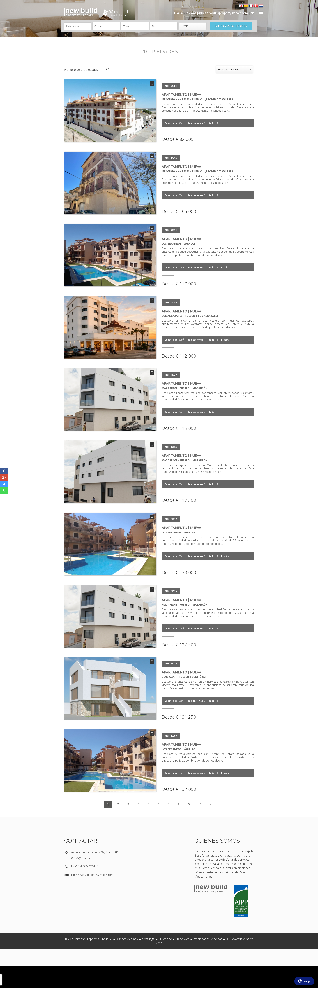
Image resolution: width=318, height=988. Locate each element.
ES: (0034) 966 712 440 (84, 866)
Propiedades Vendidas (207, 939)
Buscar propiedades (231, 26)
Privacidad (165, 939)
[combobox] (106, 26)
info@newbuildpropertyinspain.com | (224, 13)
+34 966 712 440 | (186, 13)
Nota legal (148, 939)
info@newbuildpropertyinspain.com (92, 875)
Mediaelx (132, 939)
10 (200, 804)
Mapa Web (182, 939)
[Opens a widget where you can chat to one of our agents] (304, 981)
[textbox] (107, 26)
